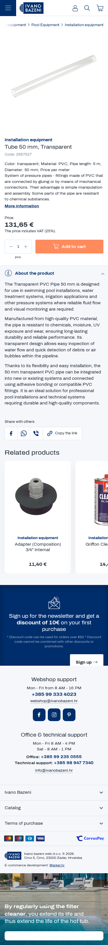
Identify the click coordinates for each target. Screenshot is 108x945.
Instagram (54, 714)
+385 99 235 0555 (61, 757)
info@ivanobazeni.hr (54, 770)
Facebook (39, 714)
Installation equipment (84, 25)
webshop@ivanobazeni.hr (54, 701)
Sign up (84, 662)
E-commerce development (26, 865)
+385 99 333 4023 (54, 694)
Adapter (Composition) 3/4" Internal (38, 547)
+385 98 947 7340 (74, 763)
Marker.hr (57, 865)
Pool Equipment (45, 25)
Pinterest (69, 714)
